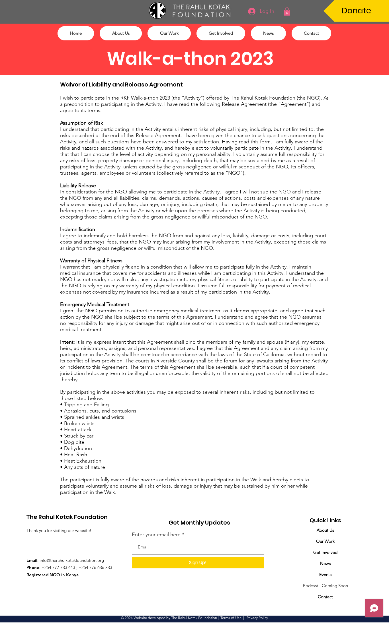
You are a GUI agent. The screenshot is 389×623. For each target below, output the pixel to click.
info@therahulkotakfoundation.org (72, 560)
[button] (286, 11)
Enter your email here (156, 534)
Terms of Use (230, 618)
